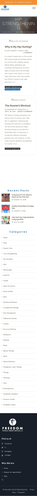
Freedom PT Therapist (16, 109)
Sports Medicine (12, 89)
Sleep (5, 345)
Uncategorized (8, 388)
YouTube (8, 455)
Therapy (6, 372)
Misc (5, 297)
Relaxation (7, 334)
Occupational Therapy (11, 308)
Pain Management (9, 313)
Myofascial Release (10, 302)
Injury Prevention (13, 87)
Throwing (6, 378)
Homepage (7, 32)
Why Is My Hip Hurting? (18, 46)
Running (6, 340)
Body (5, 243)
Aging (5, 237)
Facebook (8, 443)
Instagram (8, 451)
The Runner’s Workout (18, 105)
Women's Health (9, 399)
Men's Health (8, 291)
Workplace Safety (9, 405)
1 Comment (27, 52)
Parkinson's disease (10, 318)
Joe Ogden (11, 50)
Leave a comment (24, 111)
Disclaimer (21, 492)
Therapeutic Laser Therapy (12, 367)
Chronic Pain (7, 248)
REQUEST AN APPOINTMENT (18, 2)
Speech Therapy (8, 351)
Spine (5, 356)
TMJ (5, 383)
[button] (18, 479)
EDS (4, 264)
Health (5, 281)
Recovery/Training (9, 329)
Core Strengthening (10, 254)
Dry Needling (8, 259)
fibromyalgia (7, 270)
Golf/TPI (6, 275)
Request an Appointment (12, 472)
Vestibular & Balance (10, 394)
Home (6, 468)
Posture (6, 324)
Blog (5, 476)
